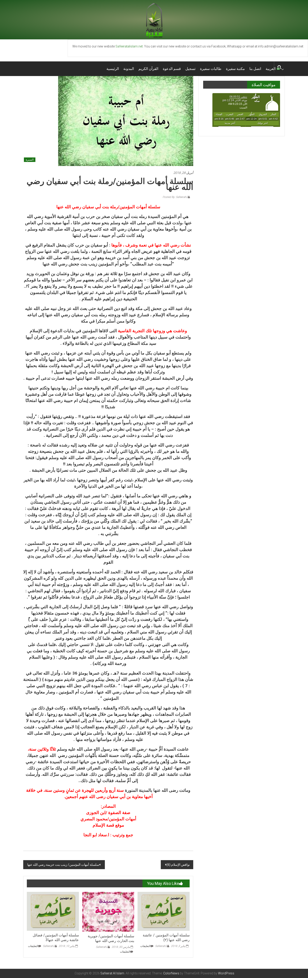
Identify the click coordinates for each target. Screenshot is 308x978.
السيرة (30, 159)
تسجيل (190, 69)
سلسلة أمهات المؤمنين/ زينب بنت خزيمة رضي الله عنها (63, 864)
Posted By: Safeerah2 (175, 197)
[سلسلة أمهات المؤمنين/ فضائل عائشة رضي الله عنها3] (53, 911)
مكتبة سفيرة (235, 69)
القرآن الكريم (148, 69)
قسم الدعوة (172, 69)
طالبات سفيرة (210, 69)
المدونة (128, 69)
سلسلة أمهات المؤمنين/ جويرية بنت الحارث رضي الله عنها (111, 938)
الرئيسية (112, 69)
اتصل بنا (255, 69)
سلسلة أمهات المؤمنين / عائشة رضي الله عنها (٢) (166, 937)
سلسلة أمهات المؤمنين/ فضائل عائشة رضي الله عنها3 (56, 937)
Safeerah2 (49, 946)
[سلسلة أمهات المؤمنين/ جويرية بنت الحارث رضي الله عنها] (108, 911)
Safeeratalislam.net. (129, 46)
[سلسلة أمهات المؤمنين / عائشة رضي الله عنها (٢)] (164, 911)
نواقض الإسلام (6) (178, 864)
